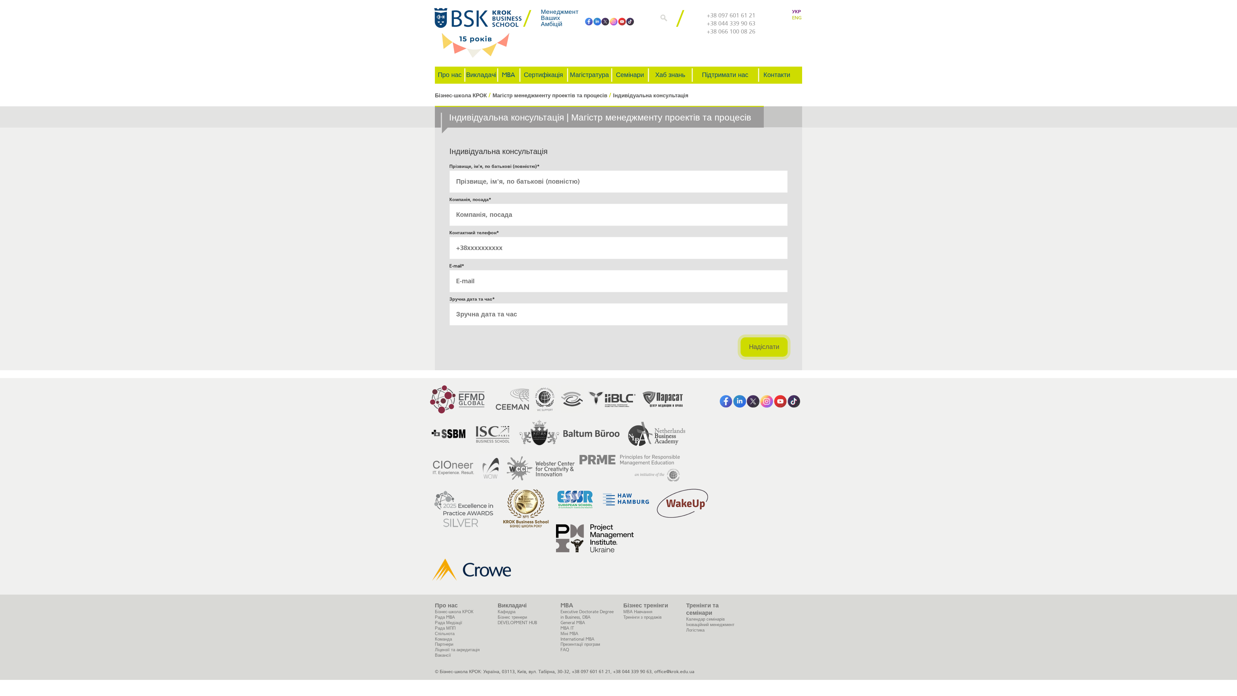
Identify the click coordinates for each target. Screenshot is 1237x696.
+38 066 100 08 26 (731, 31)
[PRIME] (629, 468)
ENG (796, 17)
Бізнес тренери (512, 617)
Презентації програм (580, 644)
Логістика (695, 630)
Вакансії (443, 655)
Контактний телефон (474, 232)
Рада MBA (445, 617)
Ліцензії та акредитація (457, 649)
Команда (443, 639)
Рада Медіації (448, 622)
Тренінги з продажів (642, 617)
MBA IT (567, 628)
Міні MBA (569, 633)
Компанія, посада (470, 199)
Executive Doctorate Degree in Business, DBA (587, 614)
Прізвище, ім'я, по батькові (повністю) (494, 166)
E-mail (456, 266)
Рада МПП (445, 628)
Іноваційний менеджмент (710, 624)
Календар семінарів (705, 619)
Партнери (444, 644)
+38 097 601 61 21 (731, 15)
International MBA (577, 639)
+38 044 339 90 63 (731, 23)
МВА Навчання (637, 611)
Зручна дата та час (472, 299)
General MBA (573, 622)
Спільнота (445, 633)
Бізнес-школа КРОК (454, 611)
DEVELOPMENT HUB (517, 622)
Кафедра (506, 611)
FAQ (565, 649)
